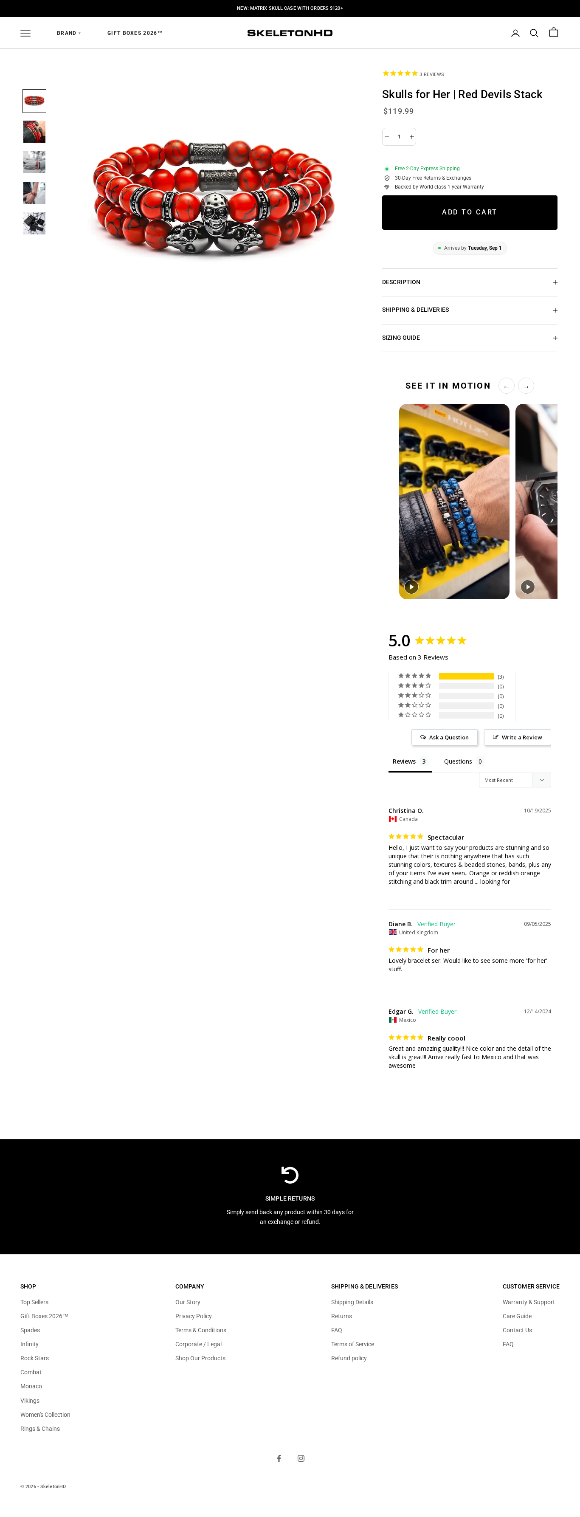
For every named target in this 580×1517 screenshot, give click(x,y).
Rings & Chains (40, 1428)
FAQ (336, 1330)
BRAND (69, 33)
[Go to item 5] (34, 223)
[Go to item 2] (34, 132)
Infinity (29, 1344)
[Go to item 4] (34, 193)
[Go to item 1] (34, 101)
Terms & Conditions (200, 1330)
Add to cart (470, 212)
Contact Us (517, 1330)
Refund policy (349, 1358)
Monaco (31, 1386)
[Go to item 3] (34, 162)
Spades (30, 1330)
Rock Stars (34, 1358)
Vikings (29, 1400)
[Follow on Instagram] (301, 1458)
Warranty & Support (529, 1302)
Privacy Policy (193, 1316)
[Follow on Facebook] (279, 1458)
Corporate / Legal (198, 1344)
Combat (31, 1372)
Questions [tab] (458, 761)
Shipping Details (352, 1302)
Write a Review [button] (522, 737)
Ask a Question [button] (449, 737)
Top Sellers (34, 1302)
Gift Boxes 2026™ (135, 33)
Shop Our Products (200, 1358)
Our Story (187, 1302)
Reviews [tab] (404, 761)
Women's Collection (45, 1414)
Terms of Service (352, 1344)
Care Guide (517, 1316)
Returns (341, 1316)
